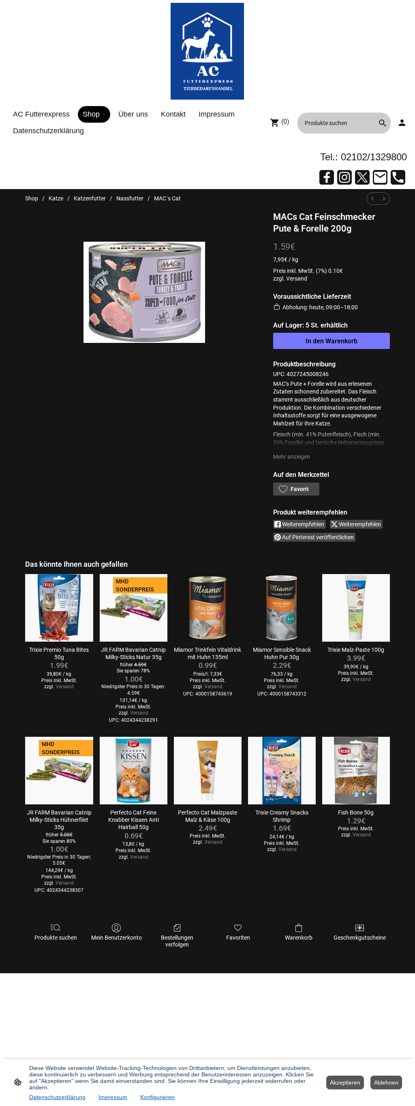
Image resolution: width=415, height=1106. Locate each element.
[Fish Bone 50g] (356, 770)
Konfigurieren (157, 1097)
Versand (296, 278)
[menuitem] (372, 198)
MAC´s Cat (167, 198)
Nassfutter (129, 198)
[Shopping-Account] (402, 123)
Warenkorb (298, 937)
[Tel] (398, 177)
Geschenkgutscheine (360, 937)
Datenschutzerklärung (57, 1097)
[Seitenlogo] (207, 51)
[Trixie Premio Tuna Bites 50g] (59, 608)
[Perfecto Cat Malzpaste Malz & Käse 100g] (208, 770)
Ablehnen (386, 1082)
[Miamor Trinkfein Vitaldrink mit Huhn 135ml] (208, 608)
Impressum (112, 1097)
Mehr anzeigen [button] (291, 456)
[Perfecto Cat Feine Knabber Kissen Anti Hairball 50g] (133, 770)
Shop (31, 198)
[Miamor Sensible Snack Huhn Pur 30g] (282, 608)
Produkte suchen (55, 937)
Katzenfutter (90, 198)
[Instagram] (344, 177)
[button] (296, 489)
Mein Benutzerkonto (116, 937)
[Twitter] (362, 177)
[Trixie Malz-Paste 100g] (356, 608)
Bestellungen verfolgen (177, 941)
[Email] (380, 177)
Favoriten (238, 937)
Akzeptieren (345, 1082)
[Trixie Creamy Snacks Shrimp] (282, 770)
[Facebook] (326, 177)
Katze (56, 198)
